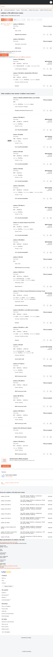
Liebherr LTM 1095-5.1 (19, 117)
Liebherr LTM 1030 (18, 151)
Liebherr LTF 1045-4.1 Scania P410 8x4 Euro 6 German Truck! (29, 291)
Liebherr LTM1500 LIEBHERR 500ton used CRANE (26, 97)
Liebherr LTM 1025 (18, 344)
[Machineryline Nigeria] (9, 2)
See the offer (6, 466)
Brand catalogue (5, 616)
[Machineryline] (1, 10)
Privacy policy (5, 608)
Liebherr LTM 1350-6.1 (19, 380)
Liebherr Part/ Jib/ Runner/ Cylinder (22, 428)
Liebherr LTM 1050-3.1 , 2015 (20, 327)
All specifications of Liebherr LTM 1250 (8, 542)
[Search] (51, 6)
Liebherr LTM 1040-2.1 (19, 411)
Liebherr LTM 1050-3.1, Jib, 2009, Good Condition (26, 310)
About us (4, 578)
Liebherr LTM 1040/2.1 (19, 240)
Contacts (4, 583)
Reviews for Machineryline (8, 613)
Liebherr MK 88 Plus (18, 396)
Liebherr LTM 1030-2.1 (19, 441)
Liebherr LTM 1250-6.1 (19, 39)
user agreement (27, 56)
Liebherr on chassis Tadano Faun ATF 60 (24, 222)
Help (3, 580)
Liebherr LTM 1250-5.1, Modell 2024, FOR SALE (25, 73)
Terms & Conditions (6, 606)
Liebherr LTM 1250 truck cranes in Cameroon (10, 568)
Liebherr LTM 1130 (18, 257)
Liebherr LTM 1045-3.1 (19, 205)
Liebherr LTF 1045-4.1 (18, 363)
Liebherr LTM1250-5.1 (18, 24)
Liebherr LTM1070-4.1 (18, 272)
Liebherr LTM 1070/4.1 (19, 185)
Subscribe (4, 54)
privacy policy (18, 56)
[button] (51, 2)
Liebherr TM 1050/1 (18, 134)
